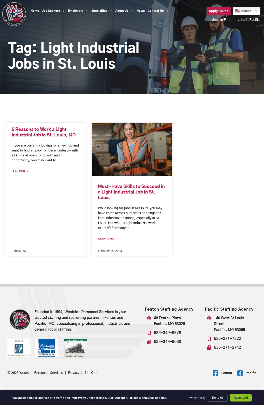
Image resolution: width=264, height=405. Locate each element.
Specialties (102, 11)
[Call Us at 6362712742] (209, 347)
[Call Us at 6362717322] (209, 339)
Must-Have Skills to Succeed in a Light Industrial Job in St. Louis (131, 192)
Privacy (73, 372)
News (141, 11)
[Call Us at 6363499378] (149, 333)
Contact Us (159, 11)
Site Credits (93, 372)
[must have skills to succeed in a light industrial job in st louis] (132, 149)
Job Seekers (54, 11)
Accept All (241, 397)
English (243, 9)
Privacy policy (196, 397)
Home (36, 11)
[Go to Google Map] (149, 317)
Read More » (20, 171)
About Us (125, 11)
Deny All (218, 397)
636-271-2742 (227, 348)
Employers (79, 11)
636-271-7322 (227, 339)
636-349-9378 (167, 333)
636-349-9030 (167, 342)
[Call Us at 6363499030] (149, 342)
